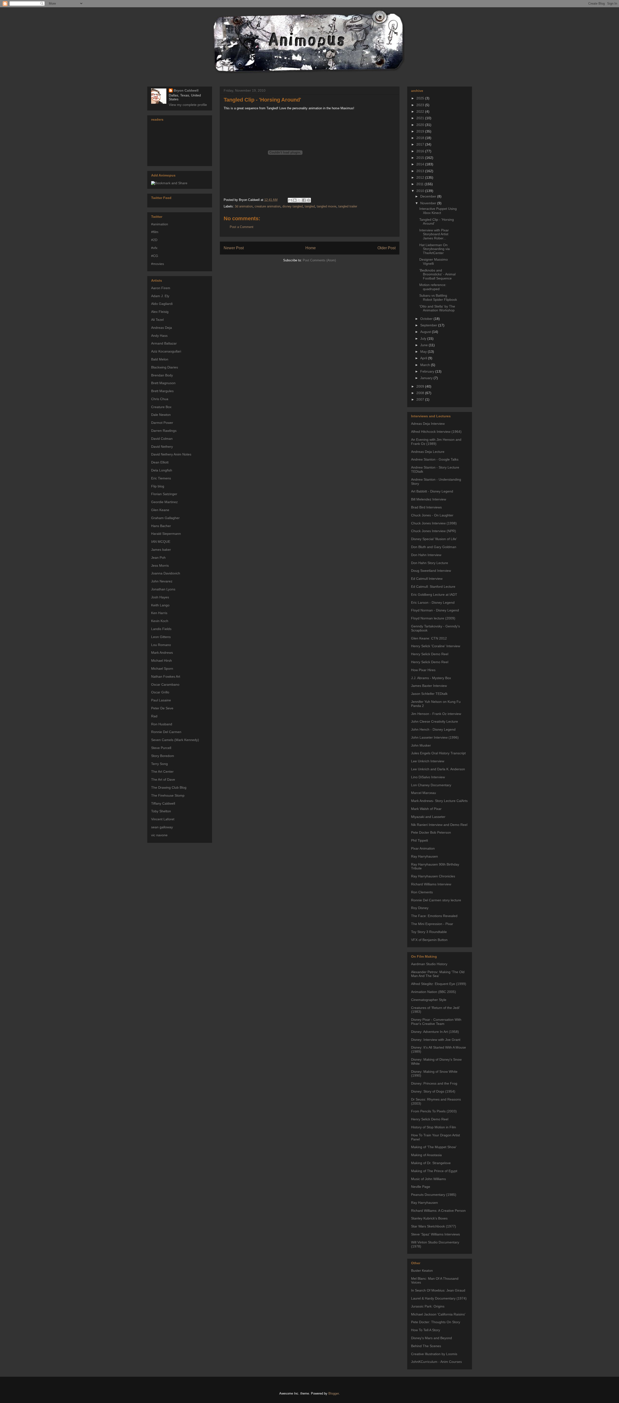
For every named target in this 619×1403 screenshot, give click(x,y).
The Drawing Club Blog (168, 787)
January (427, 378)
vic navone (159, 835)
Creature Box (161, 407)
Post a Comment (241, 227)
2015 (420, 158)
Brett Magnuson (163, 383)
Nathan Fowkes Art (165, 676)
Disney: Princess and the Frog (434, 1083)
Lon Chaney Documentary (431, 785)
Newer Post (234, 248)
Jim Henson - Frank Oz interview (436, 714)
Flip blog (157, 486)
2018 (420, 138)
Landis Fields (161, 629)
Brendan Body (162, 375)
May (424, 351)
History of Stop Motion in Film (433, 1127)
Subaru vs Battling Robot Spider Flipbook (438, 297)
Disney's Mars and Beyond (431, 1338)
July (423, 338)
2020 (420, 125)
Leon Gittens (161, 637)
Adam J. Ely (160, 296)
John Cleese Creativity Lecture (434, 721)
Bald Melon (159, 359)
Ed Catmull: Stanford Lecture (433, 586)
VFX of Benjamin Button (429, 940)
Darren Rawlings (164, 431)
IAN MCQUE (160, 542)
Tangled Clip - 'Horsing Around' (262, 100)
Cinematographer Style (428, 1000)
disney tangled (292, 206)
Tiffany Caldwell (163, 803)
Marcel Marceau (423, 793)
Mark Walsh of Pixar (426, 809)
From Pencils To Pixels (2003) (434, 1111)
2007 (420, 399)
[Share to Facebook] (304, 200)
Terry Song (159, 764)
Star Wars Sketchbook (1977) (433, 1226)
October (427, 319)
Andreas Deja (161, 328)
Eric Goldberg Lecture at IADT (434, 594)
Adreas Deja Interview (428, 424)
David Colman (162, 439)
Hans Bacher (161, 526)
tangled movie (326, 206)
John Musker (421, 745)
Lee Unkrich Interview (427, 761)
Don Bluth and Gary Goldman (433, 547)
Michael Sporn (162, 668)
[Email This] (290, 200)
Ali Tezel (157, 320)
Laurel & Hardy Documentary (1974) (439, 1298)
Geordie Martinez (164, 502)
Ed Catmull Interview (426, 578)
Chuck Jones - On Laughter (432, 515)
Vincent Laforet (162, 819)
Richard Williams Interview (431, 884)
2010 (420, 191)
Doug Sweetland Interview (431, 571)
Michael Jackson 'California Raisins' (438, 1314)
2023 (420, 105)
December (428, 196)
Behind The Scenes (426, 1346)
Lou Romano (161, 645)
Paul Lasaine (161, 700)
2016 (420, 151)
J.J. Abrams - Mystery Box (431, 678)
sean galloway (162, 827)
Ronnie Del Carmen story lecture (436, 900)
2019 (420, 131)
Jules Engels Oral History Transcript (438, 753)
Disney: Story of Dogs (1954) (433, 1091)
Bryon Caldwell (186, 90)
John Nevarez (161, 581)
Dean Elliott (160, 462)
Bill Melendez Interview (428, 499)
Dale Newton (161, 415)
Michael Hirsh (161, 660)
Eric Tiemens (161, 478)
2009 (420, 386)
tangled (310, 206)
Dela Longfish (161, 470)
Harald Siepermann (166, 534)
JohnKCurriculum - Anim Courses (436, 1362)
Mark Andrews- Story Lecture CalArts (439, 801)
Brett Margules (162, 391)
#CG (154, 256)
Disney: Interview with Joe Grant (435, 1040)
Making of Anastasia (426, 1155)
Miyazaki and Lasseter (428, 817)
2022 (420, 111)
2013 (420, 171)
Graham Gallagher (165, 518)
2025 (420, 98)
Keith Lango (160, 605)
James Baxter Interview (429, 686)
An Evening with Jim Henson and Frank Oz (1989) (436, 442)
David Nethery (162, 446)
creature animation (267, 206)
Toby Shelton (161, 811)
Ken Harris (159, 613)
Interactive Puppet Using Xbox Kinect (438, 211)
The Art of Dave (163, 779)
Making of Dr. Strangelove (431, 1163)
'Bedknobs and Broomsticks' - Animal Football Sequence (437, 274)
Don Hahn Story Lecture (429, 563)
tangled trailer (347, 206)
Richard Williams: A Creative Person (438, 1210)
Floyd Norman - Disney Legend (435, 610)
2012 (420, 177)
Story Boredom (162, 756)
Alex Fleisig (160, 312)
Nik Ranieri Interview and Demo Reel (439, 825)
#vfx (154, 248)
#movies (157, 264)
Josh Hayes (160, 597)
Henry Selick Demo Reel (429, 654)
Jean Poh (158, 557)
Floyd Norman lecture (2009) (433, 618)
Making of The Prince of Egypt (434, 1171)
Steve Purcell (161, 748)
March (425, 365)
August (426, 332)
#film (154, 232)
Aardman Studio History (429, 964)
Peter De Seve (162, 708)
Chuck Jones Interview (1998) (434, 523)
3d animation (244, 206)
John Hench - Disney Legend (433, 729)
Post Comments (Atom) (319, 260)
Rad (154, 716)
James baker (161, 549)
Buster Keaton (422, 1270)
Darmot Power (162, 423)
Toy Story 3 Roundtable (429, 932)
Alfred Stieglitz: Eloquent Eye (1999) (438, 984)
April (424, 358)
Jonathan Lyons (163, 589)
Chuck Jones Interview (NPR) (433, 531)
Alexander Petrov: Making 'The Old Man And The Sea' (437, 974)
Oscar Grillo (160, 692)
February (427, 371)
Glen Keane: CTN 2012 (429, 638)
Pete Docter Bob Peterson (431, 832)
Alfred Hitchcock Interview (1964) (436, 431)
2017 (420, 144)
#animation (159, 224)
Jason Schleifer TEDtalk (429, 694)
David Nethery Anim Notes (171, 454)
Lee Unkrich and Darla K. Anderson (438, 769)
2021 (420, 118)
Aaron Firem (160, 288)
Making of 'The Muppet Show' (434, 1147)
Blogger (333, 1393)
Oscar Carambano (165, 684)
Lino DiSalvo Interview (428, 777)
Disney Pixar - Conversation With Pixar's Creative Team (436, 1022)
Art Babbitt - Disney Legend (432, 491)
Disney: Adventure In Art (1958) (435, 1032)
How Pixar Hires (423, 670)
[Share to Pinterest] (308, 200)
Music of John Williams (428, 1179)
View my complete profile (188, 105)
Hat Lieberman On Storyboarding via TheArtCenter (434, 249)
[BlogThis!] (294, 200)
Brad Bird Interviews (426, 507)
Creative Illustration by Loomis (434, 1354)
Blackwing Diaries (164, 367)
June (424, 345)
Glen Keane (160, 510)
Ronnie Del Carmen (166, 732)
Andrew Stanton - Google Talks (434, 459)
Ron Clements (422, 892)
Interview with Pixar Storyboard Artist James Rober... (434, 234)
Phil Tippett (419, 840)
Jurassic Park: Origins (427, 1306)
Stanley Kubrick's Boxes (429, 1218)
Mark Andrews (162, 652)
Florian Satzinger (164, 494)
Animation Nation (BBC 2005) (433, 992)
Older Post (386, 248)
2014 (420, 164)
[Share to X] (299, 200)
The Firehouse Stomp (167, 795)
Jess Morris (160, 565)
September (429, 325)
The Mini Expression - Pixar (432, 924)
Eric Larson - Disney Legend (433, 602)
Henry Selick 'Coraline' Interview (435, 646)
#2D (154, 240)
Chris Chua (159, 399)
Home (310, 248)
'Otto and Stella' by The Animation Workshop (437, 308)
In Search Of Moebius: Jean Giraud (438, 1290)
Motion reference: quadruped (432, 287)
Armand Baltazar (164, 343)
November (428, 203)
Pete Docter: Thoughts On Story (435, 1322)
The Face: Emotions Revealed (434, 916)
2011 (420, 184)
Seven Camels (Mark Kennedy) (175, 740)
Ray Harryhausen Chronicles (433, 876)
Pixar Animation (423, 848)
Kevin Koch (159, 621)
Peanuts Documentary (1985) (433, 1195)
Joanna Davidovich (165, 573)
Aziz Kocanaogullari (166, 351)
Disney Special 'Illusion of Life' (434, 539)
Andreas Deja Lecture (427, 452)
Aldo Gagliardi (162, 304)
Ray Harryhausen (424, 856)
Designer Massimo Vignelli (433, 261)
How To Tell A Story (425, 1330)
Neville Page (420, 1187)
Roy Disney (419, 908)
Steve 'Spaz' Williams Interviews (435, 1234)
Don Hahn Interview (426, 555)
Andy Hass (159, 336)
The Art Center (162, 771)
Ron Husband (161, 724)
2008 (420, 393)
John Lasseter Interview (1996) (435, 737)
